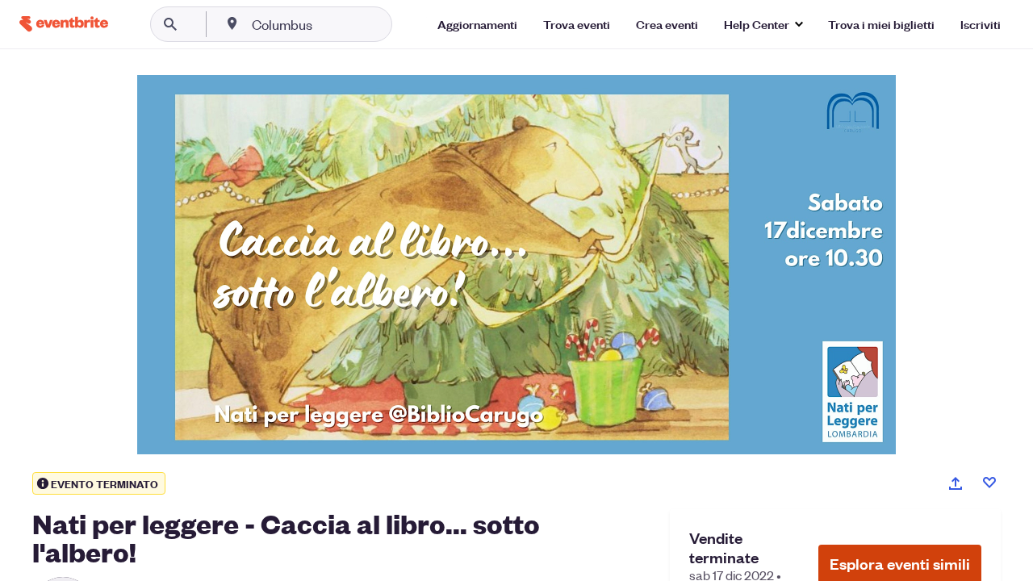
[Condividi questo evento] (955, 483)
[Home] (63, 24)
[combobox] (333, 24)
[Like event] (989, 482)
